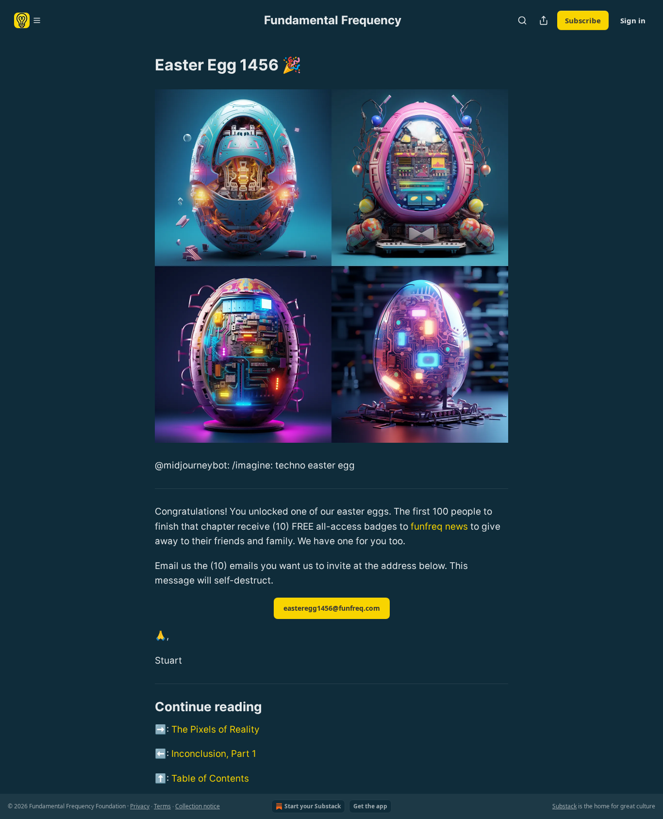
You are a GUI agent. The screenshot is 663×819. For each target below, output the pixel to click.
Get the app (370, 806)
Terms (162, 806)
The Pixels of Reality (215, 729)
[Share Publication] (543, 20)
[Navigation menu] (27, 20)
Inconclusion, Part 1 (213, 753)
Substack (564, 806)
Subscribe (583, 20)
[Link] (141, 707)
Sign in (633, 20)
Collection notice (197, 806)
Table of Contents (210, 778)
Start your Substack (312, 806)
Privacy (139, 806)
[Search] (522, 20)
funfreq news (439, 526)
